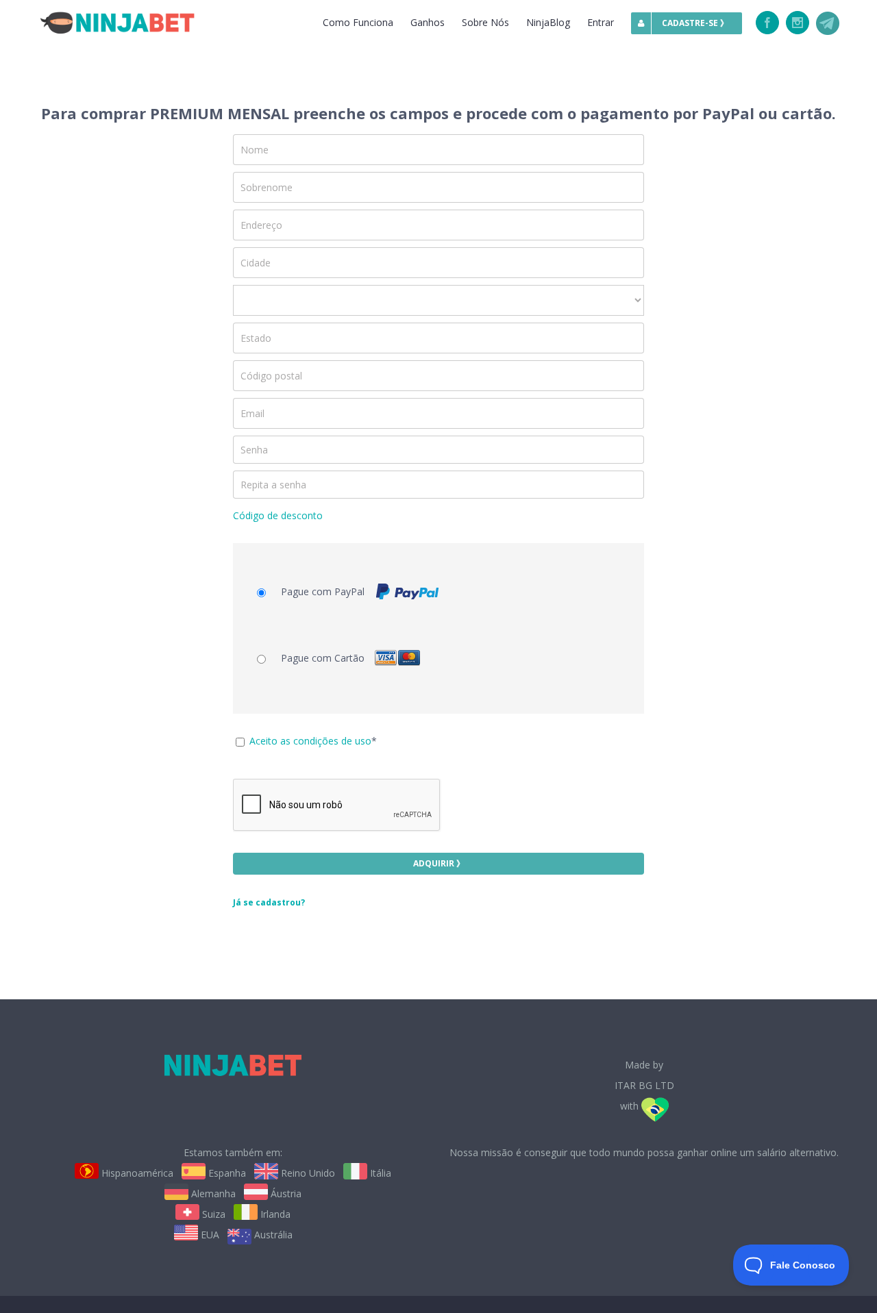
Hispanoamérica (136, 1172)
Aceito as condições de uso (310, 740)
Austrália (272, 1234)
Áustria (284, 1193)
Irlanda (274, 1214)
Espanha (226, 1172)
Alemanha (212, 1193)
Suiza (212, 1214)
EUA (208, 1234)
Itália (379, 1172)
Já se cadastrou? (269, 902)
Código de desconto (278, 515)
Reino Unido (306, 1172)
